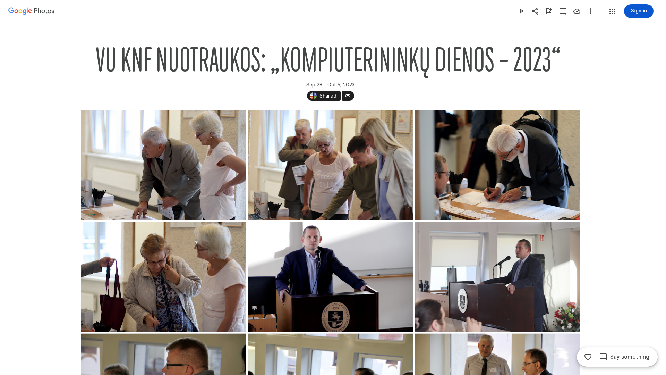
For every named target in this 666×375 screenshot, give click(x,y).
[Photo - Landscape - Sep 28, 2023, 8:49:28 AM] (163, 277)
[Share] (535, 11)
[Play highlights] (521, 11)
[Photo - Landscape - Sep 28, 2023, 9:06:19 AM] (497, 277)
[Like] (588, 357)
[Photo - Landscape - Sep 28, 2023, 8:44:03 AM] (163, 165)
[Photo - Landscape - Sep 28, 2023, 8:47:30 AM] (497, 165)
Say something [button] (629, 356)
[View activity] (563, 11)
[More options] (591, 11)
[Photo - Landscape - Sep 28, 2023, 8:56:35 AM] (330, 277)
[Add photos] (549, 11)
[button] (612, 11)
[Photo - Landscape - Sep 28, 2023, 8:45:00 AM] (330, 165)
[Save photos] (577, 11)
